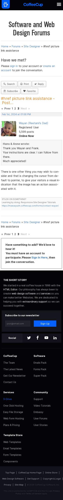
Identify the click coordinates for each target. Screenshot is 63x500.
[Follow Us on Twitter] (29, 338)
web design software (24, 293)
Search (10, 84)
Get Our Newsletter (14, 375)
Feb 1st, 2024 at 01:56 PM (16, 114)
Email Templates (12, 448)
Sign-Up (45, 323)
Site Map (19, 484)
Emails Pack (40, 362)
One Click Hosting (13, 405)
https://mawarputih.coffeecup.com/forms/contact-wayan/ (30, 205)
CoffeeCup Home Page (29, 472)
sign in (14, 66)
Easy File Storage (13, 412)
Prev (7, 108)
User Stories (41, 425)
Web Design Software (13, 478)
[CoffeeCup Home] (33, 5)
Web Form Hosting (13, 418)
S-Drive (7, 399)
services (46, 293)
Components (10, 461)
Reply (40, 84)
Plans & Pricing (11, 425)
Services (8, 392)
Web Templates (12, 442)
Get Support (33, 478)
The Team (9, 362)
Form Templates (12, 454)
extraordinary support (35, 301)
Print (26, 84)
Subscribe (12, 91)
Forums (16, 46)
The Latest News (13, 369)
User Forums (40, 418)
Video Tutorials (42, 405)
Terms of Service (33, 493)
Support (38, 399)
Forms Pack (40, 369)
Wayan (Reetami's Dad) (33, 123)
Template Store (13, 435)
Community (41, 392)
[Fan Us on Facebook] (37, 338)
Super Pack (40, 375)
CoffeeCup (10, 355)
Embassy (38, 412)
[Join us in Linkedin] (55, 338)
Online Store (51, 472)
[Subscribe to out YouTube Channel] (46, 338)
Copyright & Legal (52, 478)
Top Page (10, 472)
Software (39, 355)
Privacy (7, 484)
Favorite (31, 91)
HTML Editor (10, 289)
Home (4, 46)
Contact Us (9, 382)
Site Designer (32, 46)
